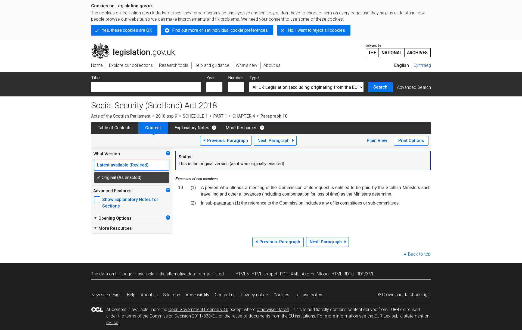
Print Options (411, 140)
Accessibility (197, 294)
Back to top (419, 254)
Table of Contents (115, 127)
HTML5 (242, 273)
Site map (171, 294)
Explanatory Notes (192, 127)
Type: (255, 77)
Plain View (377, 140)
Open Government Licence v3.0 (198, 309)
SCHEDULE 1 (195, 116)
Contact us (225, 294)
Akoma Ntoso (315, 273)
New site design (106, 294)
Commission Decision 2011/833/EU (183, 316)
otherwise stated (273, 309)
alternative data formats (190, 273)
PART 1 (220, 116)
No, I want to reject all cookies (316, 30)
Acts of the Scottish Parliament (120, 116)
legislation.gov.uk (136, 45)
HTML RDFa (342, 273)
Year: (211, 77)
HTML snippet (264, 273)
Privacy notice (254, 294)
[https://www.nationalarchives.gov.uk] (398, 48)
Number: (236, 77)
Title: (96, 77)
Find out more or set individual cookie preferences (220, 30)
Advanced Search (414, 87)
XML (295, 273)
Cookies (281, 294)
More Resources (241, 127)
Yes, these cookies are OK (127, 30)
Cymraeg (422, 65)
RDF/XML (365, 273)
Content (153, 127)
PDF (284, 273)
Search (380, 87)
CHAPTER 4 (243, 116)
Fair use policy (308, 294)
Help (131, 294)
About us (149, 294)
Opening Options (112, 218)
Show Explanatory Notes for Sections (130, 203)
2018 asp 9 (166, 116)
